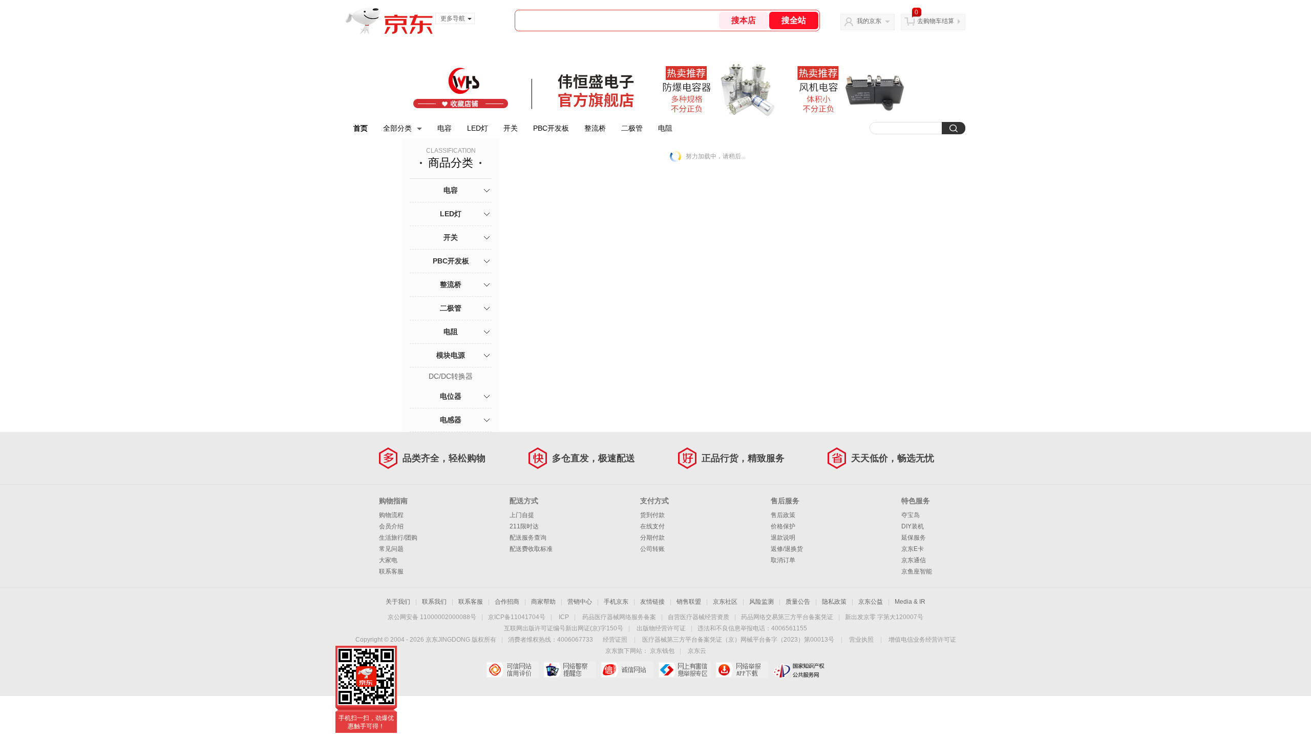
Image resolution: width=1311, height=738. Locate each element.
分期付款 (652, 537)
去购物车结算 (935, 21)
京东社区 (725, 601)
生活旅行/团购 (398, 537)
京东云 (697, 650)
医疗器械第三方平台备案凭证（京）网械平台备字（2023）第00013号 (738, 639)
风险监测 (761, 601)
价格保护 (783, 526)
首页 (360, 128)
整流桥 (595, 128)
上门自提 (522, 515)
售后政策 (783, 515)
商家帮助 (543, 601)
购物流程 (391, 515)
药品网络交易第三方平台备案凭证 (787, 617)
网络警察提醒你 (569, 670)
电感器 (450, 420)
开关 (510, 128)
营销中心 (579, 601)
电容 (444, 128)
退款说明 (783, 537)
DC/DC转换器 (451, 376)
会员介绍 (391, 526)
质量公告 (798, 601)
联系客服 (391, 571)
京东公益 (870, 601)
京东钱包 (662, 650)
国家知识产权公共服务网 (799, 670)
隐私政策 (834, 601)
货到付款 (652, 515)
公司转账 (652, 548)
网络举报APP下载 (741, 670)
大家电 (388, 560)
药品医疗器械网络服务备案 (619, 617)
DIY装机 (912, 526)
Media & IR (910, 601)
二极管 (632, 128)
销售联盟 (688, 601)
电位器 (450, 396)
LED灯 (477, 128)
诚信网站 (627, 670)
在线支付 (652, 526)
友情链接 (652, 601)
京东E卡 (912, 548)
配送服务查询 (528, 537)
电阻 (665, 128)
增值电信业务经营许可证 (922, 639)
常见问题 (391, 548)
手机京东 (616, 601)
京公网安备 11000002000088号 (432, 617)
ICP (564, 617)
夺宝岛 (910, 515)
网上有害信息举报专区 (684, 670)
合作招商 (507, 601)
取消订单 (783, 560)
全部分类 (397, 128)
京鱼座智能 (916, 571)
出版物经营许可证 (661, 628)
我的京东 (869, 21)
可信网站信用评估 (512, 670)
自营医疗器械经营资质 (698, 617)
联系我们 (434, 601)
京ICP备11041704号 (516, 617)
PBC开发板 (551, 128)
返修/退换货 (787, 548)
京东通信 (913, 560)
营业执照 (861, 639)
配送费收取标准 (531, 548)
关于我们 (398, 601)
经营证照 (615, 639)
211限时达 (524, 526)
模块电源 (450, 355)
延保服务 (913, 537)
